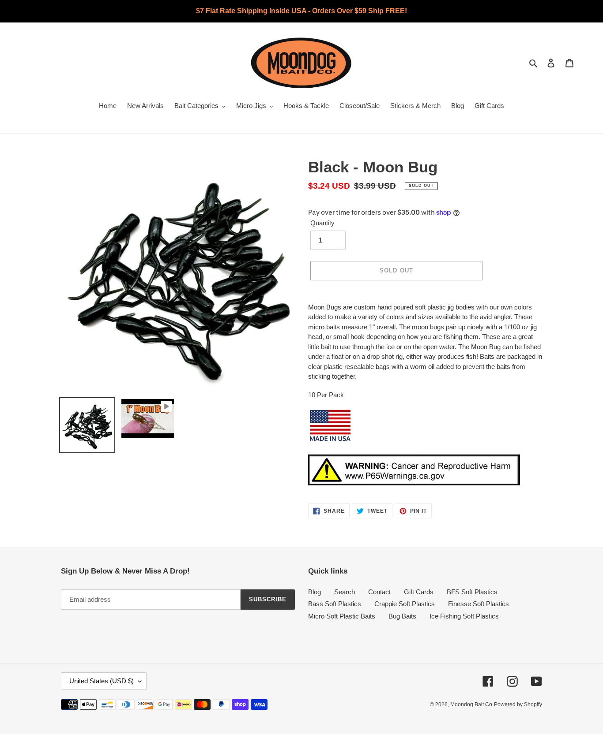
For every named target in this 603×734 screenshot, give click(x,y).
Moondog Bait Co (471, 704)
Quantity (322, 223)
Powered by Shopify (518, 704)
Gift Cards (418, 592)
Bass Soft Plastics (334, 603)
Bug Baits (402, 616)
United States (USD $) (101, 681)
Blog (314, 592)
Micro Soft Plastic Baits (341, 616)
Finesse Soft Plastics (478, 603)
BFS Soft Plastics (472, 592)
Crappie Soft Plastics (404, 603)
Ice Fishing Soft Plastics (464, 616)
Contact (379, 592)
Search (344, 592)
